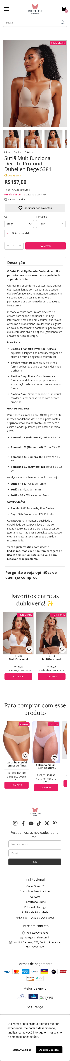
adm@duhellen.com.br (37, 937)
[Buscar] (62, 22)
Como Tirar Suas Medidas (35, 891)
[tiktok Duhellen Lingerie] (39, 823)
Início (7, 152)
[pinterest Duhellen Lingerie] (55, 823)
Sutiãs (17, 152)
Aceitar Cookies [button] (49, 1049)
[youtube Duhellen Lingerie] (31, 823)
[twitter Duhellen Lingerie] (47, 823)
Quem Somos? (35, 886)
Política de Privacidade (35, 912)
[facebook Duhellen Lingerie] (23, 823)
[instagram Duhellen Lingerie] (15, 823)
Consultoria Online (35, 902)
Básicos (29, 152)
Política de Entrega (35, 907)
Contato (35, 896)
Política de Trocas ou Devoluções (35, 917)
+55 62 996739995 (37, 932)
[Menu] (7, 9)
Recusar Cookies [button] (21, 1049)
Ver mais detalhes (16, 199)
